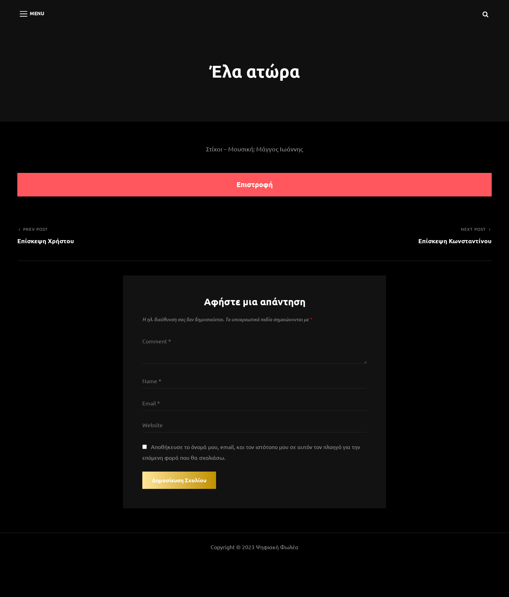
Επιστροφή (254, 184)
